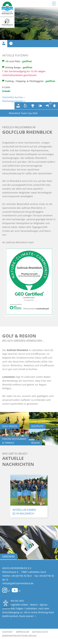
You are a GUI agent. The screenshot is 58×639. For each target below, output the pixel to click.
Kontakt (7, 631)
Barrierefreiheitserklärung (19, 635)
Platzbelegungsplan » (13, 101)
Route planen (27, 616)
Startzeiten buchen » (13, 97)
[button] (13, 493)
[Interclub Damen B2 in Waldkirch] (29, 490)
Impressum (22, 631)
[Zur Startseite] (7, 8)
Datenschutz (40, 631)
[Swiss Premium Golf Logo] (7, 22)
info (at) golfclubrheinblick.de (17, 583)
